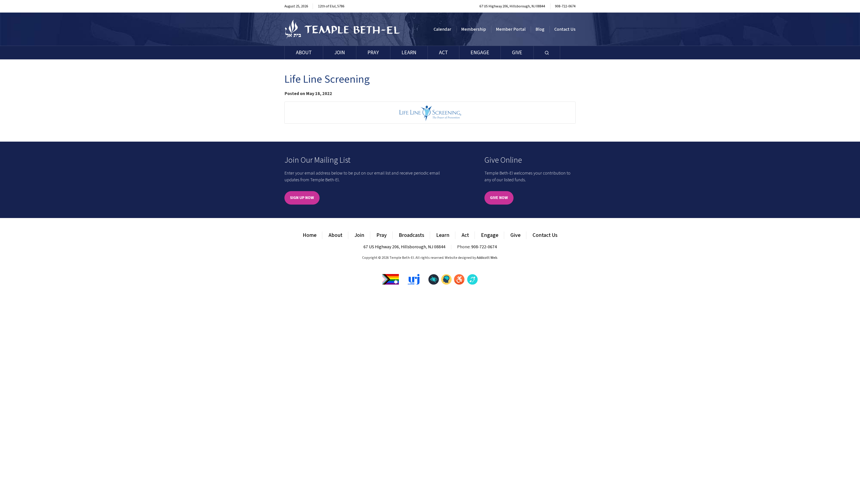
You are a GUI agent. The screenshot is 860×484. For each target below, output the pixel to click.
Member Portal (511, 29)
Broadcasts (411, 235)
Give (517, 52)
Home (309, 235)
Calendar (442, 29)
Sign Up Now (302, 198)
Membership (473, 29)
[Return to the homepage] (342, 29)
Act (443, 52)
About (304, 52)
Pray (373, 52)
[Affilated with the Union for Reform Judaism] (413, 279)
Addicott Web (487, 257)
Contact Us (565, 29)
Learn (409, 52)
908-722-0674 (565, 6)
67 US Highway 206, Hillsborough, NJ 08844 (512, 6)
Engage (480, 52)
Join (339, 52)
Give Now (499, 198)
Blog (539, 29)
